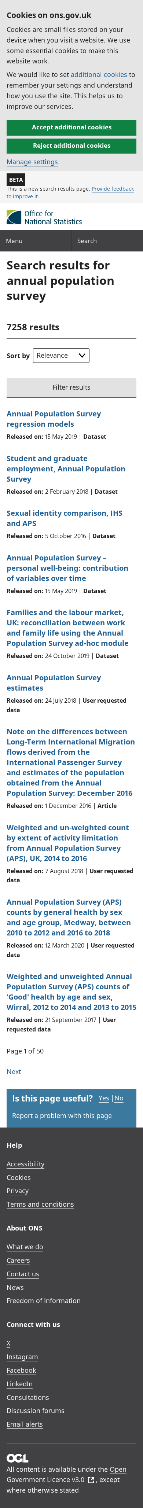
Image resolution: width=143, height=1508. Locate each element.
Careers (18, 1260)
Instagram (22, 1356)
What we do (25, 1246)
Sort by (18, 355)
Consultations (28, 1397)
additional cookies (99, 74)
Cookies (19, 1177)
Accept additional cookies (71, 127)
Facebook (21, 1370)
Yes (104, 1097)
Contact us (23, 1273)
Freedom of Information (44, 1300)
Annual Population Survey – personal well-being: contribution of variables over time (67, 568)
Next (14, 1071)
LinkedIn (20, 1383)
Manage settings (32, 161)
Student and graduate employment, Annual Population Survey (66, 468)
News (15, 1287)
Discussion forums (36, 1410)
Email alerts (25, 1424)
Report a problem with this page (62, 1115)
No (119, 1097)
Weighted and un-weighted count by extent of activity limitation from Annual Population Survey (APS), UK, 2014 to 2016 (68, 843)
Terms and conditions (40, 1204)
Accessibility (25, 1163)
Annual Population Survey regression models (54, 419)
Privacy (18, 1190)
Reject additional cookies (71, 145)
